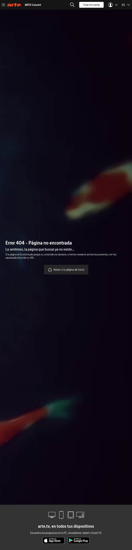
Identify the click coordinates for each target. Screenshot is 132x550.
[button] (72, 5)
